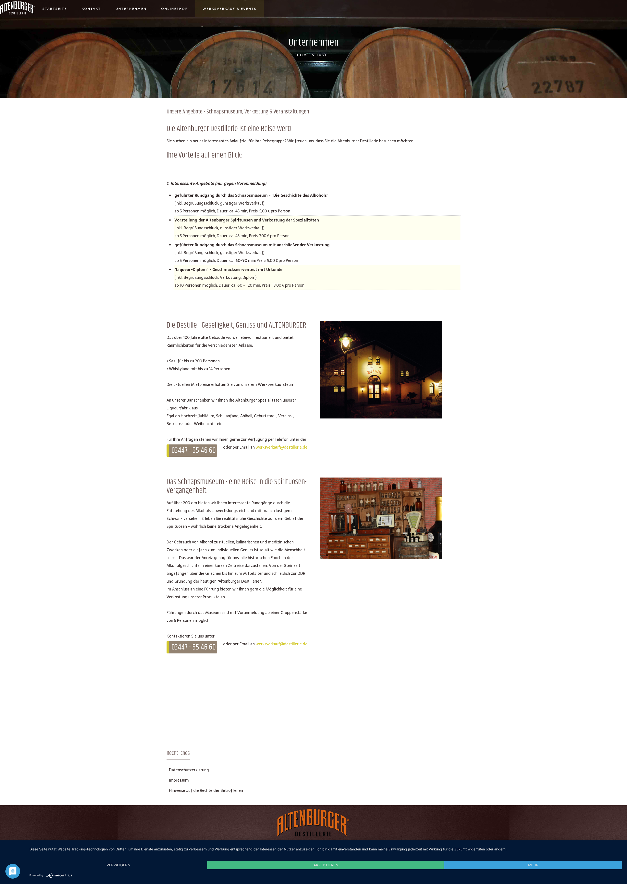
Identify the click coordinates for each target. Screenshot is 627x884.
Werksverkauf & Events (229, 8)
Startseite (54, 8)
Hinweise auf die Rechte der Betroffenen (206, 790)
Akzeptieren (326, 865)
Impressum (179, 780)
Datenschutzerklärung (189, 770)
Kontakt (91, 8)
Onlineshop (174, 8)
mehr (533, 865)
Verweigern (118, 865)
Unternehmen (131, 8)
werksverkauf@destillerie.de (281, 447)
